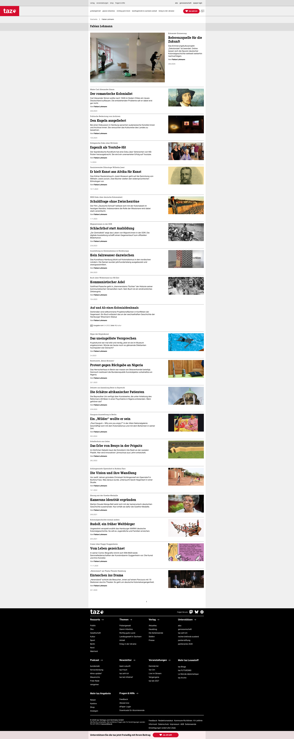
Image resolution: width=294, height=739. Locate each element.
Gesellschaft (95, 633)
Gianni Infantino (126, 629)
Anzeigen (94, 711)
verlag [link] (92, 3)
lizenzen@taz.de (106, 724)
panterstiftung (184, 640)
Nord (92, 647)
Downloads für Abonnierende (132, 710)
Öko (92, 629)
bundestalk (95, 666)
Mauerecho (95, 677)
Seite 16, (115, 325)
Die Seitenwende (156, 633)
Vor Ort (152, 670)
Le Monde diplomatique (188, 674)
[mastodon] (191, 613)
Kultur (92, 636)
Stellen (152, 636)
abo (179, 625)
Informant (153, 724)
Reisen (93, 700)
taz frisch (123, 670)
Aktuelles (153, 625)
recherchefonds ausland (188, 636)
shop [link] (112, 3)
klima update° (96, 673)
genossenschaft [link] (185, 3)
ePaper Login (125, 706)
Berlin (92, 644)
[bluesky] (196, 613)
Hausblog (153, 629)
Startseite (93, 19)
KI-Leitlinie (197, 720)
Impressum (175, 724)
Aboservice (124, 703)
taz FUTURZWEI (184, 670)
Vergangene (154, 677)
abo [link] (176, 3)
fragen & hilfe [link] (120, 3)
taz (97, 612)
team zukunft (124, 666)
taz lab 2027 (154, 681)
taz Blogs (182, 667)
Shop (92, 707)
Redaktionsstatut (166, 720)
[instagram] (202, 613)
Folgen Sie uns (182, 612)
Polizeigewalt (125, 625)
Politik (93, 625)
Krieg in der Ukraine (127, 644)
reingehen (94, 684)
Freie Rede (94, 681)
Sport (92, 640)
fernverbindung (96, 670)
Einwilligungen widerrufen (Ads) (162, 728)
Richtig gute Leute (127, 633)
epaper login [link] (197, 3)
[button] (202, 11)
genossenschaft (185, 629)
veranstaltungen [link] (102, 3)
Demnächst (153, 666)
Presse (152, 640)
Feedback (123, 699)
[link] (96, 11)
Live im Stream (155, 673)
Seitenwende (190, 724)
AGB (182, 724)
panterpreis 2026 (185, 644)
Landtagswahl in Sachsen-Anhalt (130, 638)
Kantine (93, 703)
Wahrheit (94, 651)
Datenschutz (163, 724)
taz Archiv (182, 678)
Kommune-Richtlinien (183, 720)
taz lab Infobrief (126, 677)
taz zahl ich (182, 633)
